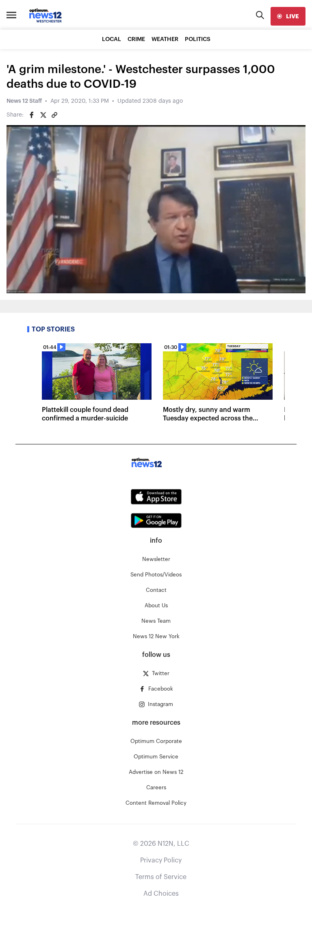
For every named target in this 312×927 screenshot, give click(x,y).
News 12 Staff (24, 101)
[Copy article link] (54, 115)
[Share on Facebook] (31, 115)
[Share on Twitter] (43, 115)
